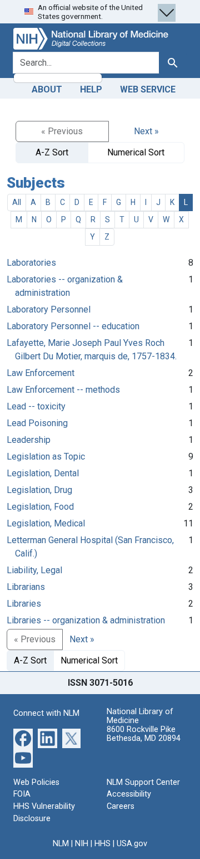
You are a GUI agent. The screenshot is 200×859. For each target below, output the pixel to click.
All (16, 202)
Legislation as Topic (46, 456)
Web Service (148, 89)
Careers (120, 806)
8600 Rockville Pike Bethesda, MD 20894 (144, 734)
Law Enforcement (40, 373)
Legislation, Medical (46, 523)
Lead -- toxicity (36, 406)
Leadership (29, 440)
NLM (61, 843)
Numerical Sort (135, 152)
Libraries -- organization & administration (86, 620)
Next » (146, 131)
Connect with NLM (46, 713)
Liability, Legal (34, 570)
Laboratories (31, 262)
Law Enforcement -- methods (63, 389)
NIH (81, 843)
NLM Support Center (143, 782)
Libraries (24, 603)
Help (91, 89)
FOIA (22, 794)
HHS (102, 843)
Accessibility (129, 794)
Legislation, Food (40, 506)
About (47, 89)
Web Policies (36, 782)
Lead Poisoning (37, 423)
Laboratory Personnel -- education (73, 326)
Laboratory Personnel (49, 309)
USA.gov (132, 843)
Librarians (26, 587)
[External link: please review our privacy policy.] (23, 738)
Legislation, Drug (39, 490)
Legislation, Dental (43, 473)
